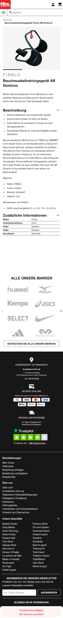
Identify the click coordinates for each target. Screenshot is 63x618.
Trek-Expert (39, 552)
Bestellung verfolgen (13, 469)
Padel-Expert (9, 569)
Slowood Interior (41, 530)
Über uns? (7, 487)
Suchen (17, 12)
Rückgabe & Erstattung (14, 498)
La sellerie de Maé (12, 555)
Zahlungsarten (9, 505)
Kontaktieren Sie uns (31, 369)
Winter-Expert (40, 566)
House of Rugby (10, 552)
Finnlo (12, 74)
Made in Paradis (10, 559)
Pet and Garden (41, 527)
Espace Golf (8, 538)
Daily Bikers (8, 527)
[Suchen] (10, 12)
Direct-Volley (9, 534)
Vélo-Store (38, 562)
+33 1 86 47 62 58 (31, 378)
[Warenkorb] (60, 4)
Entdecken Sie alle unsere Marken (31, 343)
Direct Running (10, 530)
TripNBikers (39, 559)
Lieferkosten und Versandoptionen (20, 508)
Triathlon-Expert (41, 555)
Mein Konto (8, 462)
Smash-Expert (40, 534)
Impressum (8, 501)
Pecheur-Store (40, 523)
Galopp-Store (9, 545)
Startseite (7, 19)
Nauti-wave (8, 562)
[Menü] (3, 12)
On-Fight (6, 566)
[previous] (2, 311)
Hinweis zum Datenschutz (15, 512)
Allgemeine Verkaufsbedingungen (20, 494)
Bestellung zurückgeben (31, 424)
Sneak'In (37, 538)
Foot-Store (7, 541)
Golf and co (8, 548)
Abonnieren (49, 592)
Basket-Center (9, 523)
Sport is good (39, 545)
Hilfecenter (8, 466)
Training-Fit (39, 548)
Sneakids (37, 541)
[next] (61, 311)
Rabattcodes (9, 476)
